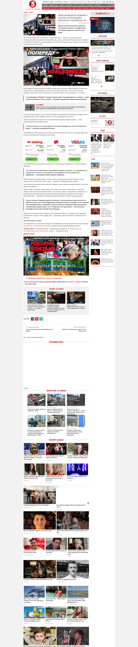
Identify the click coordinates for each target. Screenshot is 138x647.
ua (81, 1)
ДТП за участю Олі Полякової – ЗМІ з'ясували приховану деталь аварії (107, 252)
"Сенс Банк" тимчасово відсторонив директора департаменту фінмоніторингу (102, 52)
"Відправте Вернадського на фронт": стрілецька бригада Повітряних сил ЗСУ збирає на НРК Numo (96, 81)
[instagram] (88, 1)
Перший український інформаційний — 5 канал (32, 5)
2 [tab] (101, 55)
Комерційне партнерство (94, 121)
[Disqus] (56, 367)
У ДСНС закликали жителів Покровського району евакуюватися (55, 431)
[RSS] (113, 1)
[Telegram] (94, 1)
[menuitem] (45, 5)
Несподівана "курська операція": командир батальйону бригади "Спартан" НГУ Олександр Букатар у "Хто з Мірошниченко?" (56, 308)
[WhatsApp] (97, 1)
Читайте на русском (84, 22)
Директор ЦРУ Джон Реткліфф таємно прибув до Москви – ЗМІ (107, 223)
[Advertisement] (56, 150)
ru (83, 1)
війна (29, 337)
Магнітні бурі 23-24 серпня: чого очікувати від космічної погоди (107, 260)
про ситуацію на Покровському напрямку (37, 226)
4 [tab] (106, 55)
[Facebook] (85, 1)
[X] (100, 1)
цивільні (40, 337)
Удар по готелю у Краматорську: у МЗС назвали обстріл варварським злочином (76, 306)
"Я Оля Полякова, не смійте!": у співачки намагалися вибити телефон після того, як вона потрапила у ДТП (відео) (107, 191)
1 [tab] (98, 55)
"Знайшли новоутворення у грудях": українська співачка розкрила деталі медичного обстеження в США (106, 212)
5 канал (53, 34)
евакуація (34, 337)
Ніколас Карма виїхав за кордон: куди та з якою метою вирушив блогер (107, 242)
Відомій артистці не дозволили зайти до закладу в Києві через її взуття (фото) (108, 202)
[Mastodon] (103, 1)
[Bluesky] (106, 1)
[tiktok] (91, 1)
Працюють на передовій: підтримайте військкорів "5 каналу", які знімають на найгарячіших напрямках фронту (97, 71)
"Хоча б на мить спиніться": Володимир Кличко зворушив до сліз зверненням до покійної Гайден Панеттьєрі (107, 166)
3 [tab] (103, 55)
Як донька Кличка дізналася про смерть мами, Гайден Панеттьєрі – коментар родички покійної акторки (107, 178)
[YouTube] (109, 1)
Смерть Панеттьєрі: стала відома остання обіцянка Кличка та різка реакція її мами (107, 233)
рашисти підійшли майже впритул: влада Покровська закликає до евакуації (55, 410)
